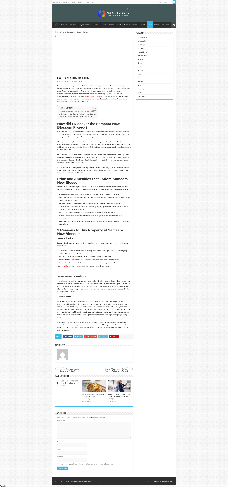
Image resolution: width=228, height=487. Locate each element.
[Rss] (160, 2)
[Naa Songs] (114, 12)
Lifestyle (142, 25)
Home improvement (130, 25)
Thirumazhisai (64, 266)
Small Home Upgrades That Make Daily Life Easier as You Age (119, 396)
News (150, 25)
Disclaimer (66, 2)
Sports (156, 25)
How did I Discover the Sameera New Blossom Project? (77, 112)
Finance (96, 25)
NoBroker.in (119, 325)
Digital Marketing (86, 25)
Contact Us (56, 2)
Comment (61, 421)
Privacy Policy (89, 2)
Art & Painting (142, 37)
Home (80, 2)
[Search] (174, 2)
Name (59, 442)
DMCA (74, 2)
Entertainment (142, 56)
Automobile (73, 25)
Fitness (104, 25)
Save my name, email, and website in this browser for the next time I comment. (86, 464)
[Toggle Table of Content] (93, 109)
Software (141, 89)
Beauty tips (141, 45)
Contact (154, 481)
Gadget (111, 25)
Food (139, 67)
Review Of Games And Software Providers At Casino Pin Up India (116, 369)
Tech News (165, 25)
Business (64, 25)
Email (59, 449)
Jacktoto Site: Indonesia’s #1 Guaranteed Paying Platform (70, 369)
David (61, 82)
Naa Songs (162, 481)
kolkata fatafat (87, 481)
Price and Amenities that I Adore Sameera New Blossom (78, 114)
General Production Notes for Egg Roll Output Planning (93, 396)
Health (119, 25)
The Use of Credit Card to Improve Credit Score (67, 382)
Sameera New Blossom (92, 96)
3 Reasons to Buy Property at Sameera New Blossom (77, 116)
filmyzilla (170, 481)
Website (60, 456)
